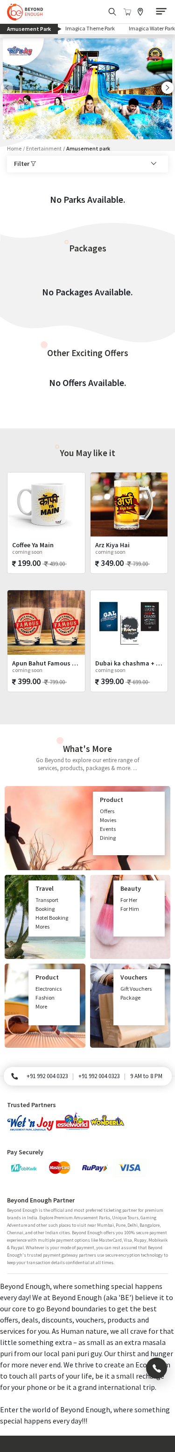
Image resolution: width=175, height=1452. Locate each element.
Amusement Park (32, 28)
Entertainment (44, 148)
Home (14, 148)
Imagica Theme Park (90, 28)
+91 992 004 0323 (47, 1076)
